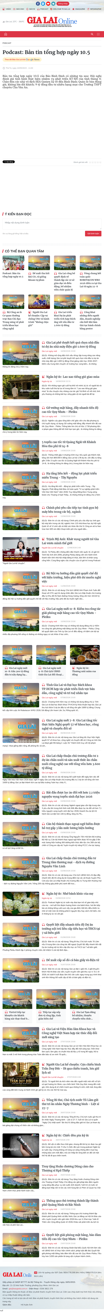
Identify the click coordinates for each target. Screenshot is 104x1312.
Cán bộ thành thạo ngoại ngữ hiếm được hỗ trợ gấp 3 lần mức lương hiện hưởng (71, 826)
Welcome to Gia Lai (61, 9)
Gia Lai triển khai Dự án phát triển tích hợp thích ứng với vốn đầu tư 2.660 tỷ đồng (65, 319)
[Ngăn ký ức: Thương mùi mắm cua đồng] (85, 655)
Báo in (32, 9)
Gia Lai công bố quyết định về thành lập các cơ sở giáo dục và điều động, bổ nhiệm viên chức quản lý (64, 281)
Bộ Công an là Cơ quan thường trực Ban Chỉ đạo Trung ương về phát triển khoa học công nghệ (13, 320)
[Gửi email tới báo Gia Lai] (53, 4)
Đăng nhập (63, 3)
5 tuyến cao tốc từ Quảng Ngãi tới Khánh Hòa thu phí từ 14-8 (69, 444)
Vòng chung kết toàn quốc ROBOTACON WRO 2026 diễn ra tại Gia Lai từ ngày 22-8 (90, 280)
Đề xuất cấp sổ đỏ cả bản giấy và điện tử (72, 960)
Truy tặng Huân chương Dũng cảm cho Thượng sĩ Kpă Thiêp (68, 1168)
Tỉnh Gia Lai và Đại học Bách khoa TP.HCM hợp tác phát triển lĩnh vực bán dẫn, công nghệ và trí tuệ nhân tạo (68, 689)
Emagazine (80, 9)
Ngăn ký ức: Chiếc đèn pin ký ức (67, 1135)
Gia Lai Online (17, 1274)
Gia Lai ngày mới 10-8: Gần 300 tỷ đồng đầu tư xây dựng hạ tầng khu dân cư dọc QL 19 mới (17, 671)
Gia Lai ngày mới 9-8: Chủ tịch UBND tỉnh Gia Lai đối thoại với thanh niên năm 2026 (50, 671)
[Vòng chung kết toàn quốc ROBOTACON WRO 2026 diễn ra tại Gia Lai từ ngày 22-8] (90, 263)
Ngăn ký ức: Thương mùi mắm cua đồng (84, 671)
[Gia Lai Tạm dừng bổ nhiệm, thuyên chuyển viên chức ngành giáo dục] (85, 999)
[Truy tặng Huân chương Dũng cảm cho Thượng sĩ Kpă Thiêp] (21, 1176)
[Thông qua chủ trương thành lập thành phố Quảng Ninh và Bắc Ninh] (21, 1211)
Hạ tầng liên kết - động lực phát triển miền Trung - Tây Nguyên (69, 475)
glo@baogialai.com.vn (18, 1288)
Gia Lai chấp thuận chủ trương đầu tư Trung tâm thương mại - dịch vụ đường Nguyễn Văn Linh (69, 862)
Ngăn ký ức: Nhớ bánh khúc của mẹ (69, 893)
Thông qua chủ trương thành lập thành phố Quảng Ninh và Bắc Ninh (70, 1202)
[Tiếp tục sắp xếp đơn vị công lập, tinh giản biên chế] (51, 999)
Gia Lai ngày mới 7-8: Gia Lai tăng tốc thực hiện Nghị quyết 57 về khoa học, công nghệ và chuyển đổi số (70, 724)
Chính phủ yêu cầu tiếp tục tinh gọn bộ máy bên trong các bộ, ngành (70, 509)
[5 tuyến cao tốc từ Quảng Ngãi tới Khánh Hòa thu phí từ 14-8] (21, 452)
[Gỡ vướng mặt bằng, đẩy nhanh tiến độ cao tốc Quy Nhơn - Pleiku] (21, 418)
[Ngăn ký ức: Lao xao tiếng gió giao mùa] (21, 387)
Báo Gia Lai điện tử (52, 21)
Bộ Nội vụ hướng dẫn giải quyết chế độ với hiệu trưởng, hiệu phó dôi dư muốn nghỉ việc (71, 577)
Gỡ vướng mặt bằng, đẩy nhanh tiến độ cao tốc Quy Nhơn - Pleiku (70, 410)
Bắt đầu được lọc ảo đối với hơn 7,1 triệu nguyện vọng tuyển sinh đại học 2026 (71, 794)
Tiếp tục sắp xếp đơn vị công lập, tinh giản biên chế (49, 1015)
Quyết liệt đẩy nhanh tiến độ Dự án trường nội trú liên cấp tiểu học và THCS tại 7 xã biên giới (71, 928)
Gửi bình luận (93, 233)
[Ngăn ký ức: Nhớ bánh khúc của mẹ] (21, 904)
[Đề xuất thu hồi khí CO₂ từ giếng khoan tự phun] (39, 263)
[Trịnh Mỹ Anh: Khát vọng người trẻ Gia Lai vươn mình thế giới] (21, 549)
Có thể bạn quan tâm (24, 251)
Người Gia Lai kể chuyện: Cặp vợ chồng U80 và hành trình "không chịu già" (38, 319)
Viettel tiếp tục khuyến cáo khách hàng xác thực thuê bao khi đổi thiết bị (17, 1015)
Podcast (44, 9)
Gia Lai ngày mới (49, 351)
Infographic (95, 9)
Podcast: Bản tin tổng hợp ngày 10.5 (13, 275)
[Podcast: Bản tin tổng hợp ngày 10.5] (13, 263)
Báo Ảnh (20, 9)
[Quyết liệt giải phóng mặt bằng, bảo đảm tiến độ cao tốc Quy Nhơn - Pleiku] (21, 1245)
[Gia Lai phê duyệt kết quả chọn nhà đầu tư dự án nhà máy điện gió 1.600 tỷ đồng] (21, 353)
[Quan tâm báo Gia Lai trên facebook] (38, 4)
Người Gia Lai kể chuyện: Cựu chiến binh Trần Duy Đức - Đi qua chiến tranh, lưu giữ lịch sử (71, 1068)
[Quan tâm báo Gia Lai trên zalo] (43, 4)
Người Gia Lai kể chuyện (53, 547)
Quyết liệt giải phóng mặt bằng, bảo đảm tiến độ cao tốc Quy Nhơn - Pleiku (71, 1237)
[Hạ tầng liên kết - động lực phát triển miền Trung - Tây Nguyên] (21, 483)
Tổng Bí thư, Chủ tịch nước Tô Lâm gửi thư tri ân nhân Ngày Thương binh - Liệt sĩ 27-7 (70, 1104)
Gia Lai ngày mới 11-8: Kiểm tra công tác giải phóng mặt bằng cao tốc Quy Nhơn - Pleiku (71, 613)
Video (8, 9)
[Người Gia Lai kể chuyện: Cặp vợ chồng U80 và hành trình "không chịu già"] (39, 302)
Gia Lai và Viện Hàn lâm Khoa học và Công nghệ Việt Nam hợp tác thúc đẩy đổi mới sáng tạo (69, 1033)
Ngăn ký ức (47, 381)
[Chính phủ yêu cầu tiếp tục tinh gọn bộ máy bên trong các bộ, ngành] (21, 518)
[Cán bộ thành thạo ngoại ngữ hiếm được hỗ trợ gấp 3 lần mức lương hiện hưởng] (21, 834)
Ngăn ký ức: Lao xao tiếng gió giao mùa (72, 376)
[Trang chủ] (6, 34)
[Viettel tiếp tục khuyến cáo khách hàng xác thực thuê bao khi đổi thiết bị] (17, 999)
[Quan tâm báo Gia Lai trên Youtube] (48, 4)
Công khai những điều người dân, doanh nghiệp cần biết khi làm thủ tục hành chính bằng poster (90, 320)
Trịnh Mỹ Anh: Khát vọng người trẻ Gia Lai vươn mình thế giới (70, 541)
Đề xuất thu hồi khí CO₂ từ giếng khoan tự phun (38, 276)
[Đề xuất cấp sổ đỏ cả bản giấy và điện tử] (21, 970)
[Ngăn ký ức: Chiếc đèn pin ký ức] (21, 1145)
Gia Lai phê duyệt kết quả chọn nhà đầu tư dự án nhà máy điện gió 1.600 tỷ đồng (70, 344)
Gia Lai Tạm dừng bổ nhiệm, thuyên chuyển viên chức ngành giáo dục (84, 1015)
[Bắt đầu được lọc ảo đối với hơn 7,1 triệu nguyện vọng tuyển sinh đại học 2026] (21, 803)
